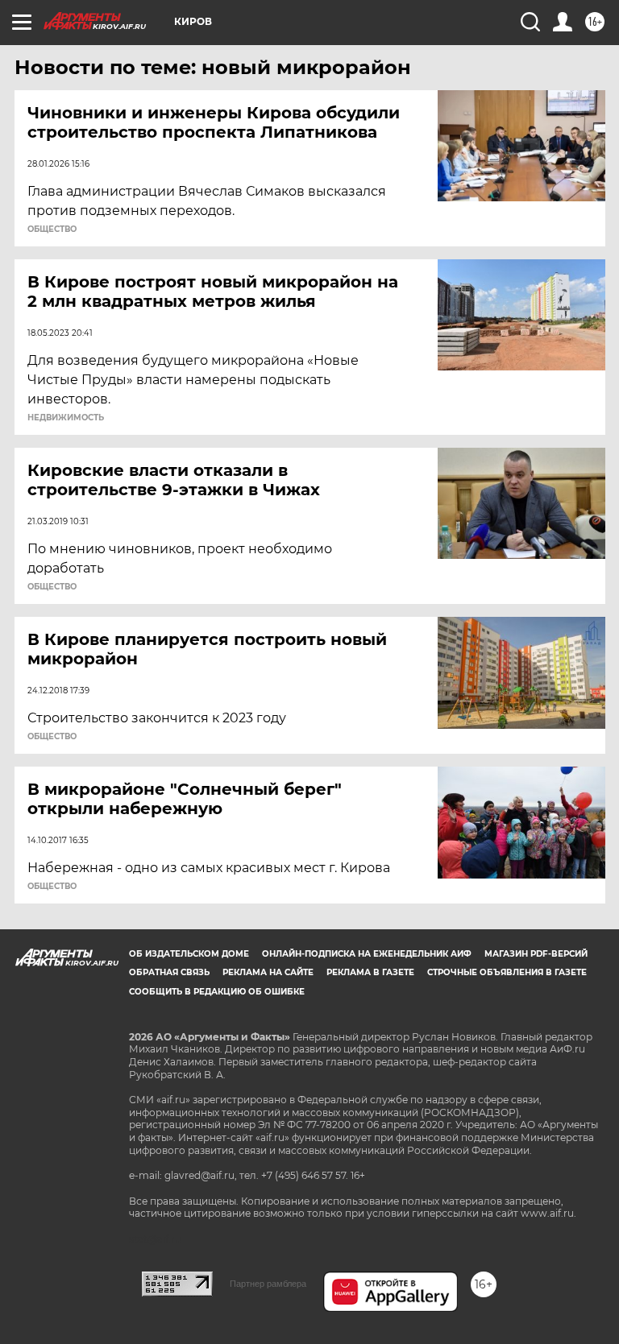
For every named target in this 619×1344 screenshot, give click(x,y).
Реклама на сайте (268, 972)
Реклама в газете (370, 972)
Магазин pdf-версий (536, 954)
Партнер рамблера (268, 1283)
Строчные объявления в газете (507, 972)
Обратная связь (169, 972)
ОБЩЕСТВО (52, 229)
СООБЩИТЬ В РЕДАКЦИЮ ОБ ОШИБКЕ (217, 991)
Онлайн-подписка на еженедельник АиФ (367, 954)
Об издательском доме (189, 954)
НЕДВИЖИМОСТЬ (65, 418)
